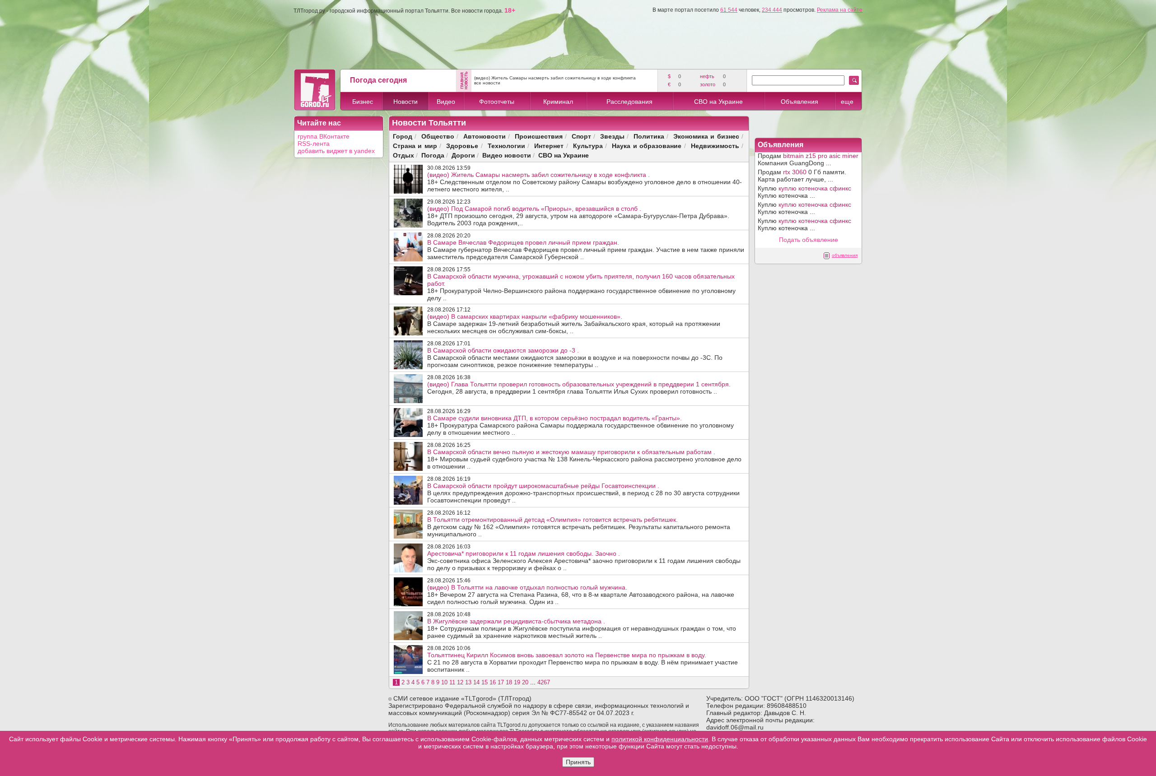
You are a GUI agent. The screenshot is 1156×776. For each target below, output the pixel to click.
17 (501, 682)
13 (468, 682)
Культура (588, 145)
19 (517, 682)
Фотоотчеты (496, 101)
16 (492, 682)
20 (525, 682)
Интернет (549, 145)
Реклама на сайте (839, 10)
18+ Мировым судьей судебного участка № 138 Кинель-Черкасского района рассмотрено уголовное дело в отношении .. (584, 459)
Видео (446, 101)
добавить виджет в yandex (336, 150)
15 (484, 682)
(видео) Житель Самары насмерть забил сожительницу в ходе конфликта (555, 77)
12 (460, 682)
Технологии (506, 145)
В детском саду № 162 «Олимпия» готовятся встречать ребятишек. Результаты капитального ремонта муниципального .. (578, 527)
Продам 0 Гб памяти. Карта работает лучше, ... (802, 175)
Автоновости (484, 136)
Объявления (799, 101)
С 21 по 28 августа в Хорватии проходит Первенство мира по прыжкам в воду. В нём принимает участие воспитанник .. (582, 662)
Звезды (612, 136)
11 (452, 682)
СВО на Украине (718, 101)
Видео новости (506, 155)
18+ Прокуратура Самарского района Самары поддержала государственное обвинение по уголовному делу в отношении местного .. (580, 425)
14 (476, 682)
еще (847, 101)
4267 (543, 682)
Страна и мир (415, 145)
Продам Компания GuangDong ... (808, 159)
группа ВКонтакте (324, 136)
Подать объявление (808, 239)
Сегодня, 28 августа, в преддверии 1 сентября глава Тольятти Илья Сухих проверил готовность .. (579, 388)
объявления (845, 255)
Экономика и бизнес (706, 136)
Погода (432, 155)
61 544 (728, 10)
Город (402, 136)
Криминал (558, 101)
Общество (437, 136)
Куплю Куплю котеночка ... (804, 192)
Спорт (581, 136)
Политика (649, 136)
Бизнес (362, 101)
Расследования (629, 101)
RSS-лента (314, 143)
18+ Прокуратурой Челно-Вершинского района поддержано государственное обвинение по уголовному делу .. (581, 287)
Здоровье (462, 145)
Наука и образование (646, 145)
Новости (405, 101)
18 (509, 682)
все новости (487, 82)
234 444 (772, 10)
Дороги (463, 155)
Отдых (403, 155)
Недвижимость (715, 145)
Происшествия (539, 136)
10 (444, 682)
